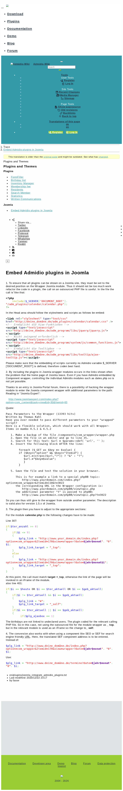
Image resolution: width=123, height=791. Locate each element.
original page (50, 157)
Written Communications (26, 199)
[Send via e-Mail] (13, 249)
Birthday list (18, 180)
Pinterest (23, 233)
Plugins (13, 21)
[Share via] (13, 219)
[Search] (60, 70)
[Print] (13, 252)
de (67, 124)
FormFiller (17, 177)
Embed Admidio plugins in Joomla (23, 149)
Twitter (22, 225)
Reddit (22, 244)
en (67, 127)
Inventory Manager (22, 183)
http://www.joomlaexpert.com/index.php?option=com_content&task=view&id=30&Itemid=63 (36, 401)
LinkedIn (23, 228)
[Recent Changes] (13, 247)
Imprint (62, 766)
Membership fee (21, 186)
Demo (11, 36)
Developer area (42, 763)
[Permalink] (13, 255)
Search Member (20, 192)
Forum (12, 50)
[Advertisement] (61, 727)
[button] (64, 75)
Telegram (23, 236)
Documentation (19, 28)
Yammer (22, 241)
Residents (17, 189)
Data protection (107, 763)
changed (103, 157)
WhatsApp (24, 238)
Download (15, 14)
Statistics (17, 195)
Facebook (23, 230)
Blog (11, 43)
